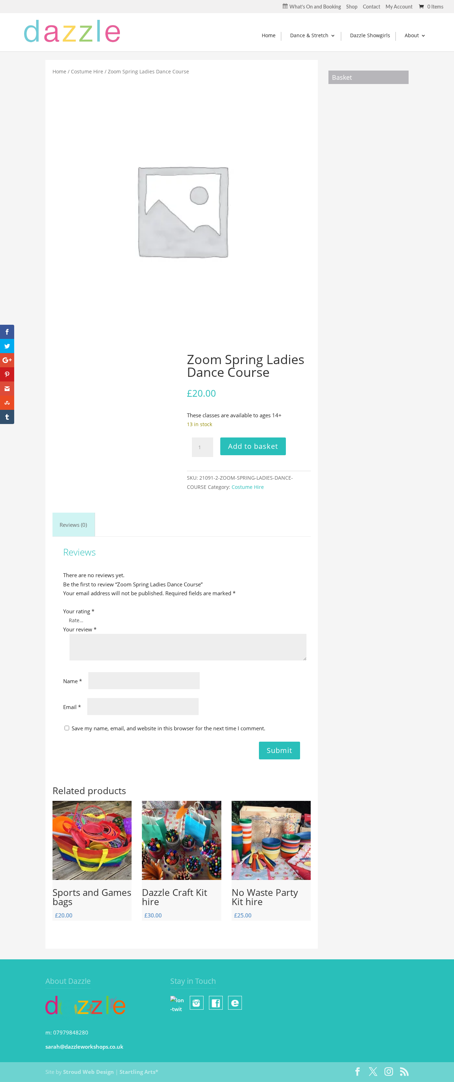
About (412, 35)
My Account (399, 7)
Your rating (78, 611)
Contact (371, 7)
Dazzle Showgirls (370, 35)
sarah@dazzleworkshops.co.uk (84, 1046)
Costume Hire (87, 71)
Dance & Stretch (309, 35)
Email (72, 706)
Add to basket (253, 446)
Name (72, 681)
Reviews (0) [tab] (73, 524)
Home (269, 35)
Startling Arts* (139, 1071)
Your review (79, 629)
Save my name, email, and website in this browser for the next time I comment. (168, 728)
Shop (352, 7)
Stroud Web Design (88, 1071)
